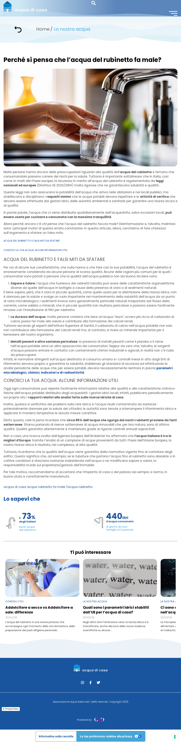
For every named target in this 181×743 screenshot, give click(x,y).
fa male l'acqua (65, 487)
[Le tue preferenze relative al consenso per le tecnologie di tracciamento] (174, 736)
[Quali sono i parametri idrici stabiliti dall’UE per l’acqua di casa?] (120, 578)
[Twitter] (98, 682)
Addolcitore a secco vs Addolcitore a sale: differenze (39, 610)
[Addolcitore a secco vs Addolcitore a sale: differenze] (42, 578)
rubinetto (85, 487)
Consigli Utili (14, 601)
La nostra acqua (72, 29)
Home (42, 29)
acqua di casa (15, 487)
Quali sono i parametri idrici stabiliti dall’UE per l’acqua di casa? (116, 610)
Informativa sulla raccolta (56, 736)
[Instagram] (82, 682)
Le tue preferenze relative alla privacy (106, 736)
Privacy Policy (11, 709)
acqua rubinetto (39, 487)
